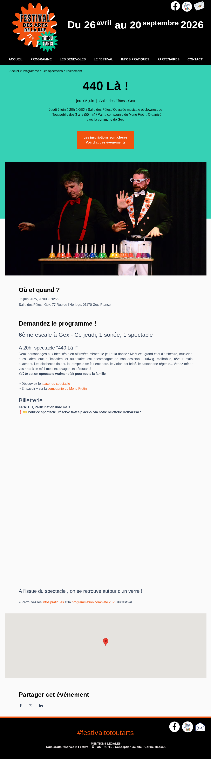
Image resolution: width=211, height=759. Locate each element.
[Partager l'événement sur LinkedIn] (41, 705)
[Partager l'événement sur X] (31, 705)
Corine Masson (155, 746)
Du (75, 25)
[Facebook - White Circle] (174, 726)
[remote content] (105, 497)
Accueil (14, 71)
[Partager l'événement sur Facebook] (21, 705)
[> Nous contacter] (199, 6)
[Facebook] (175, 6)
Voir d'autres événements (105, 142)
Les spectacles (52, 71)
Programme (31, 71)
